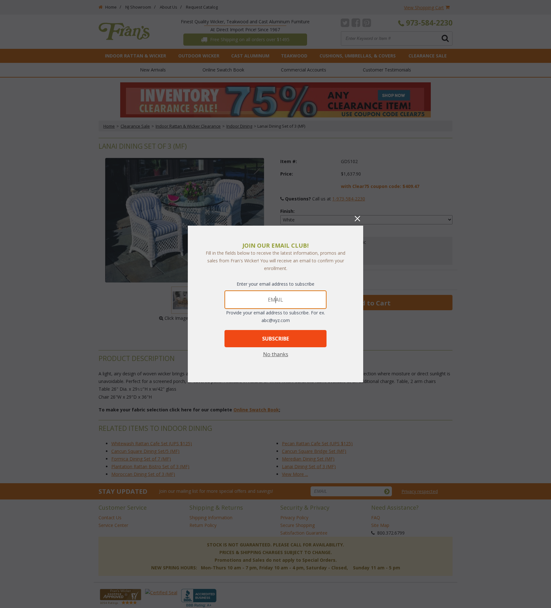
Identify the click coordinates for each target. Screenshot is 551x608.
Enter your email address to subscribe (275, 284)
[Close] (357, 218)
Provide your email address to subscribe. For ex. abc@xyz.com (275, 316)
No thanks (275, 354)
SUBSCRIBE (275, 338)
